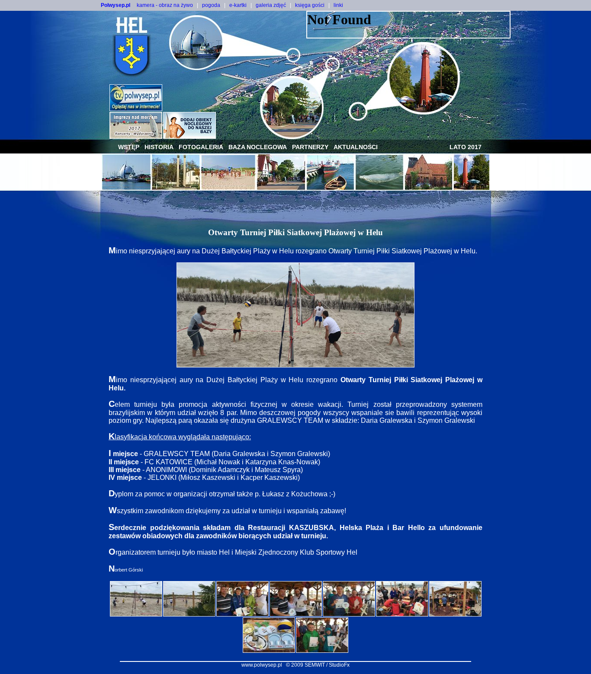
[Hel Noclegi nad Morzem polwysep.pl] (189, 136)
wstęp (128, 147)
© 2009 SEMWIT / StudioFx (318, 665)
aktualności (356, 147)
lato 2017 (466, 147)
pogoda (211, 5)
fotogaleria (201, 147)
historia (159, 147)
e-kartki (238, 5)
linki (338, 5)
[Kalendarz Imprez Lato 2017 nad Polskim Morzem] (135, 136)
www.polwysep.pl (261, 665)
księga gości (309, 5)
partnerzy (310, 147)
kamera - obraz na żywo (165, 5)
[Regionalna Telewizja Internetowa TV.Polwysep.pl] (135, 108)
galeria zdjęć (271, 5)
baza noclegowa (257, 147)
